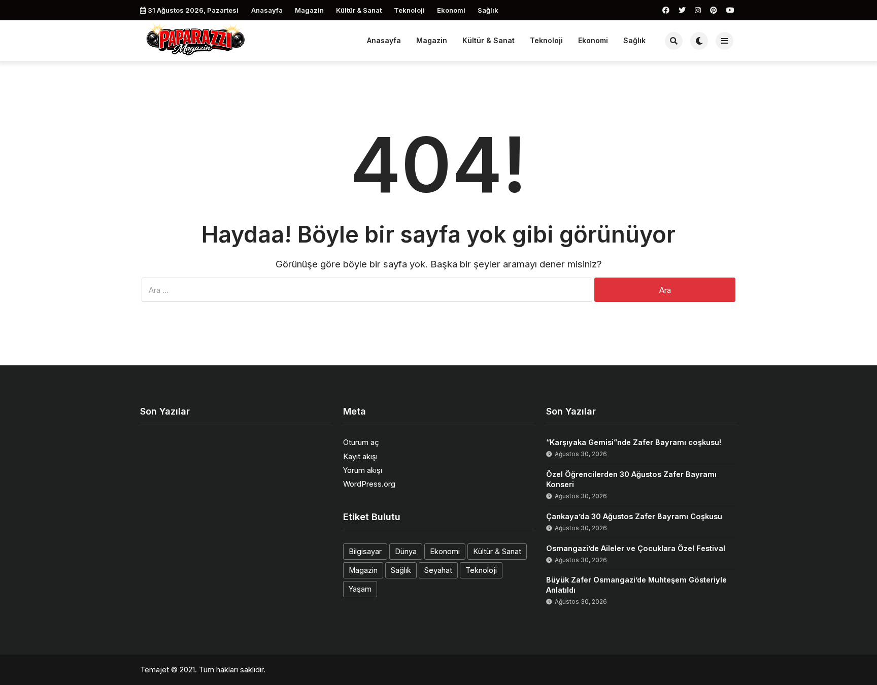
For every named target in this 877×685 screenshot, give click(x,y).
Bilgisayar (365, 551)
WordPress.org (369, 484)
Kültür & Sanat (359, 10)
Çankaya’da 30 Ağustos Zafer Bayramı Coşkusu (634, 516)
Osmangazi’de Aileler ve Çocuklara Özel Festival (635, 548)
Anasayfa (267, 10)
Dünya (406, 551)
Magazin (309, 10)
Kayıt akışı (360, 456)
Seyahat (438, 570)
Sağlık (488, 10)
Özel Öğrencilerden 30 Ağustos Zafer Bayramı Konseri (631, 479)
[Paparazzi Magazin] (195, 39)
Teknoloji (409, 10)
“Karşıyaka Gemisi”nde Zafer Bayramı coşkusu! (633, 442)
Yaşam (360, 589)
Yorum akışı (362, 470)
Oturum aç (361, 442)
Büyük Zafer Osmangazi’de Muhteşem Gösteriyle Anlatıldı (636, 584)
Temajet (154, 669)
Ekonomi (451, 10)
